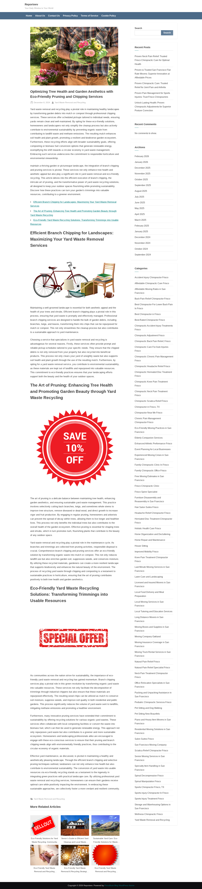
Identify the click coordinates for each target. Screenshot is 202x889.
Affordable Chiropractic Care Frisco (152, 283)
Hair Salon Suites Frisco (146, 507)
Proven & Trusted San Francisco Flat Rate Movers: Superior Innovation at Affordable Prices (153, 74)
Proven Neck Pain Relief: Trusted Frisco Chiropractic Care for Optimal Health (152, 60)
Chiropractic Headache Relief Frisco (152, 366)
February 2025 (142, 225)
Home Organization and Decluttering (152, 534)
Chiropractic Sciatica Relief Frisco (151, 401)
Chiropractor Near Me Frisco (148, 412)
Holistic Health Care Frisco (148, 528)
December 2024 (142, 237)
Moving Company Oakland (148, 636)
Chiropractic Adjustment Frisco (149, 335)
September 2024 (143, 254)
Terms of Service (89, 15)
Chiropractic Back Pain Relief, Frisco (153, 341)
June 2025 (140, 202)
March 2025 (140, 220)
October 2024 (141, 249)
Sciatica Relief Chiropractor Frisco (151, 750)
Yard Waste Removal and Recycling (70, 102)
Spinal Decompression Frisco (149, 775)
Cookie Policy (108, 15)
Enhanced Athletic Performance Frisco (153, 443)
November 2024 (142, 243)
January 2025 (141, 231)
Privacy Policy (70, 15)
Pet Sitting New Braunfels (147, 713)
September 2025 (143, 185)
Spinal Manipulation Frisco (148, 781)
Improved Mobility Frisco (146, 551)
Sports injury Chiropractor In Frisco (151, 793)
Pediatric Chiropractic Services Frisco (153, 702)
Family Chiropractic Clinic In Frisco (152, 464)
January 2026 (141, 162)
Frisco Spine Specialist (146, 492)
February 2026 (142, 156)
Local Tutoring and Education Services (153, 611)
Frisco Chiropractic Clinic (147, 486)
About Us (40, 15)
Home (29, 15)
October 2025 (141, 179)
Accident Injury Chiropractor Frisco (151, 277)
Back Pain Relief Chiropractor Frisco (152, 298)
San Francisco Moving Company (151, 744)
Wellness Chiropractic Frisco (149, 814)
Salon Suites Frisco (144, 739)
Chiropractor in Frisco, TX (147, 407)
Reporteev (31, 4)
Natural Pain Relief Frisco (147, 661)
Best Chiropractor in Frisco (148, 314)
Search (138, 28)
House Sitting (141, 546)
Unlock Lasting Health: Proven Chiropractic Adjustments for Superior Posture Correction (153, 106)
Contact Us (54, 15)
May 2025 (139, 208)
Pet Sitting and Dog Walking (148, 708)
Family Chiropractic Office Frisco (150, 470)
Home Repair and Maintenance (150, 540)
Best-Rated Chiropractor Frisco (150, 320)
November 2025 (142, 173)
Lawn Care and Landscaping (149, 576)
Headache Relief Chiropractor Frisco (152, 513)
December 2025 (142, 168)
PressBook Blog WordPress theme (119, 885)
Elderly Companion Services (149, 437)
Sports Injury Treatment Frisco (149, 798)
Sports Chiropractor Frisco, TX (149, 787)
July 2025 (139, 196)
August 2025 (141, 191)
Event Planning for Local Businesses (153, 449)
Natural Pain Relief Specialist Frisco (152, 667)
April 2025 (140, 214)
